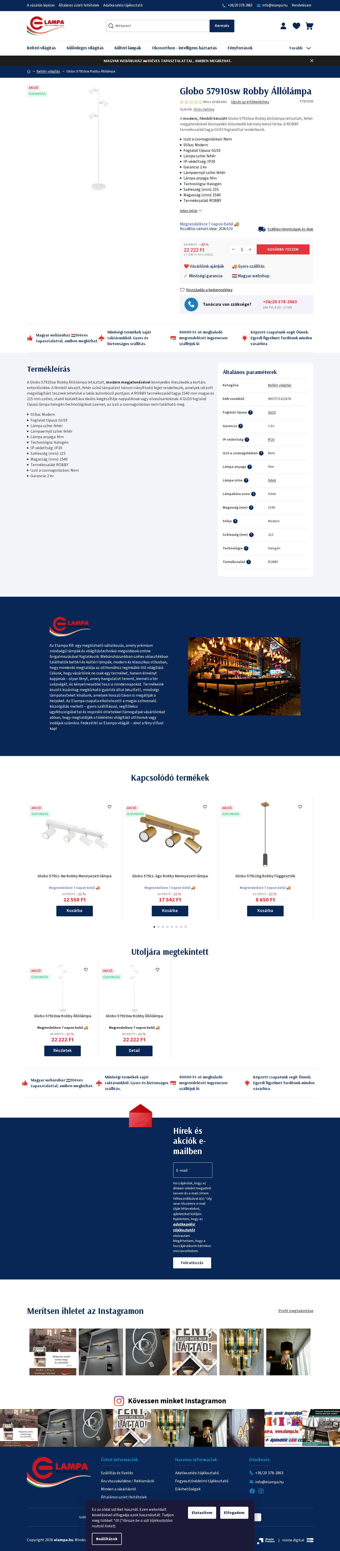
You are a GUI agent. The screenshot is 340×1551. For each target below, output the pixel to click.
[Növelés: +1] (250, 249)
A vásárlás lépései (41, 5)
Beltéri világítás (279, 385)
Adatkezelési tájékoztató (123, 5)
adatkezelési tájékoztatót (184, 1227)
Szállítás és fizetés (117, 1473)
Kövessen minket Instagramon (177, 1401)
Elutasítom (202, 1513)
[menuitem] (45, 48)
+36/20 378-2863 (240, 5)
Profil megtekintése (295, 1311)
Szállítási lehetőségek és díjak (290, 229)
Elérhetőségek (188, 1489)
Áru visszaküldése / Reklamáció (127, 1481)
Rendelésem (301, 5)
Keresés (222, 26)
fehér (272, 480)
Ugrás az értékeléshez (250, 102)
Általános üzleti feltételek (79, 5)
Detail (134, 1051)
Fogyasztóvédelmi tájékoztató (202, 1481)
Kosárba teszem (283, 249)
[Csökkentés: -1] (233, 249)
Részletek (62, 1051)
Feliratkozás (192, 1263)
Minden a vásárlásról (118, 1489)
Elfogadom (234, 1513)
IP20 (271, 439)
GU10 (272, 412)
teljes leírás (189, 211)
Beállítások (107, 1539)
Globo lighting (204, 109)
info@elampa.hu (275, 5)
